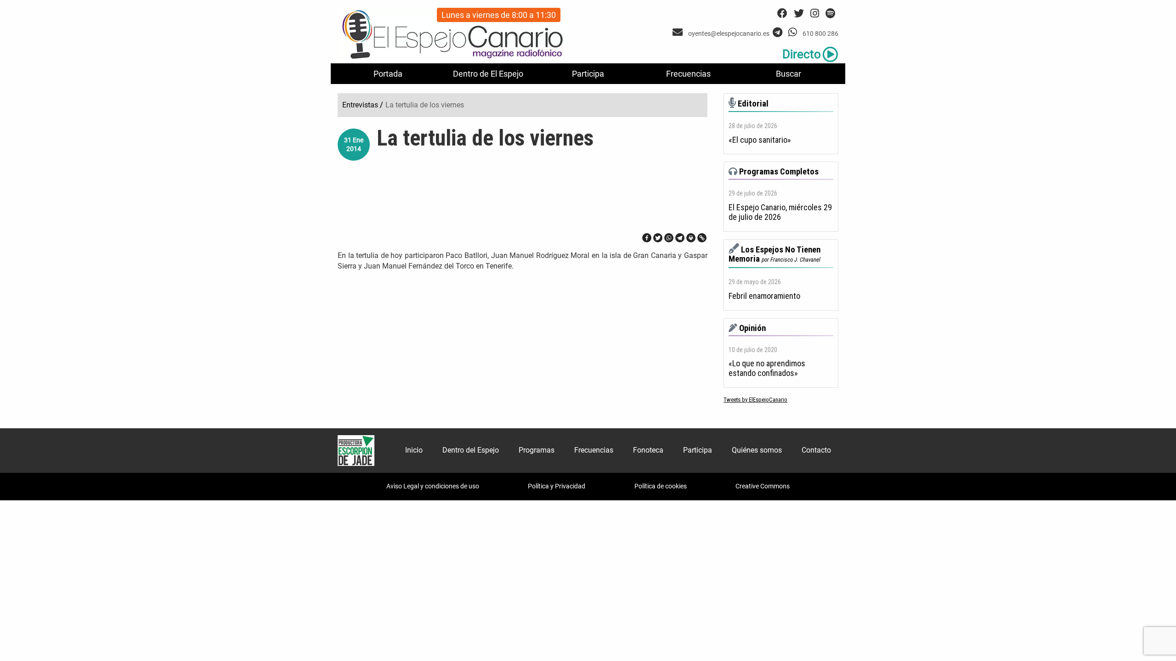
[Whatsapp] (668, 237)
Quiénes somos (757, 450)
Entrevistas (360, 105)
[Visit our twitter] (799, 14)
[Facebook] (646, 237)
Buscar (788, 73)
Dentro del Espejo (470, 450)
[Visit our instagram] (814, 14)
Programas (536, 450)
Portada (387, 73)
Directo (801, 54)
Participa (588, 73)
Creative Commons (762, 486)
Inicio (414, 450)
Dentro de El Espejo (488, 73)
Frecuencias (688, 73)
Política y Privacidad (556, 486)
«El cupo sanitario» (760, 140)
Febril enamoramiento (764, 296)
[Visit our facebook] (782, 14)
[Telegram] (679, 237)
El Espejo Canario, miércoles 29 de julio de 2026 (780, 212)
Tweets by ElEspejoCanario (755, 399)
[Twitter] (657, 237)
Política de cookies (660, 486)
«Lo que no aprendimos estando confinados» (767, 368)
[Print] (690, 237)
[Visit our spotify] (830, 14)
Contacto (816, 450)
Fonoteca (648, 450)
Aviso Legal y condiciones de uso (432, 486)
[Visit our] (678, 32)
